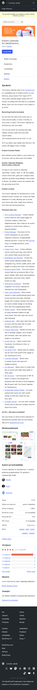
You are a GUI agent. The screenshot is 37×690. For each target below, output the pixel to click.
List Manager (9, 367)
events (32, 529)
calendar (21, 529)
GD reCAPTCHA (10, 350)
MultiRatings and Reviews (14, 258)
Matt (3, 648)
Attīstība (7, 74)
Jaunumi (4, 615)
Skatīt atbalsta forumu (9, 586)
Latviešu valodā (11, 664)
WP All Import (9, 376)
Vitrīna (21, 612)
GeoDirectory (30, 90)
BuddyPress (6, 655)
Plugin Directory (7, 8)
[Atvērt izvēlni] (34, 3)
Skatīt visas (31, 571)
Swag (22, 639)
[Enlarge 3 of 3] (32, 444)
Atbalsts (6, 79)
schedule (31, 533)
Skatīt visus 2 (31, 525)
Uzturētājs (5, 619)
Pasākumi (22, 632)
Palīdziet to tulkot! (18, 15)
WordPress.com (7, 645)
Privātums (5, 622)
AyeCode (9, 493)
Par (3, 612)
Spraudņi (22, 619)
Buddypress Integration (13, 284)
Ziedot (21, 635)
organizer (25, 533)
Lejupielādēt (7, 51)
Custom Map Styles (11, 330)
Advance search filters (12, 269)
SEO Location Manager (13, 215)
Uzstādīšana (8, 69)
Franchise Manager (11, 358)
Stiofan (9, 46)
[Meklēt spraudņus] (22, 22)
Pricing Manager (10, 232)
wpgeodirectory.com (16, 423)
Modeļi (21, 622)
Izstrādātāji (6, 635)
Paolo (8, 486)
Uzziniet (5, 628)
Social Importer (10, 341)
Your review (6, 571)
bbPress (5, 652)
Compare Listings (11, 402)
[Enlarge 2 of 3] (32, 434)
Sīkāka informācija (10, 59)
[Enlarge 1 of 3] (15, 434)
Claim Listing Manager (12, 292)
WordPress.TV (7, 639)
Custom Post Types (12, 249)
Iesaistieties (23, 628)
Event (27, 529)
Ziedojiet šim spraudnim (10, 600)
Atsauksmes (8, 64)
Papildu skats (6, 539)
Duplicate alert (10, 321)
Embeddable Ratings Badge (14, 390)
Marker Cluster (10, 310)
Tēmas (21, 615)
